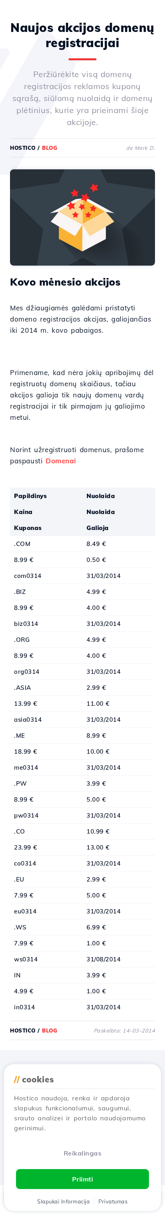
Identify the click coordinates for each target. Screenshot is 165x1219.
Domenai (61, 461)
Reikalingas (83, 1153)
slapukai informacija (63, 1201)
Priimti (82, 1179)
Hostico (23, 148)
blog (49, 148)
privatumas (113, 1201)
